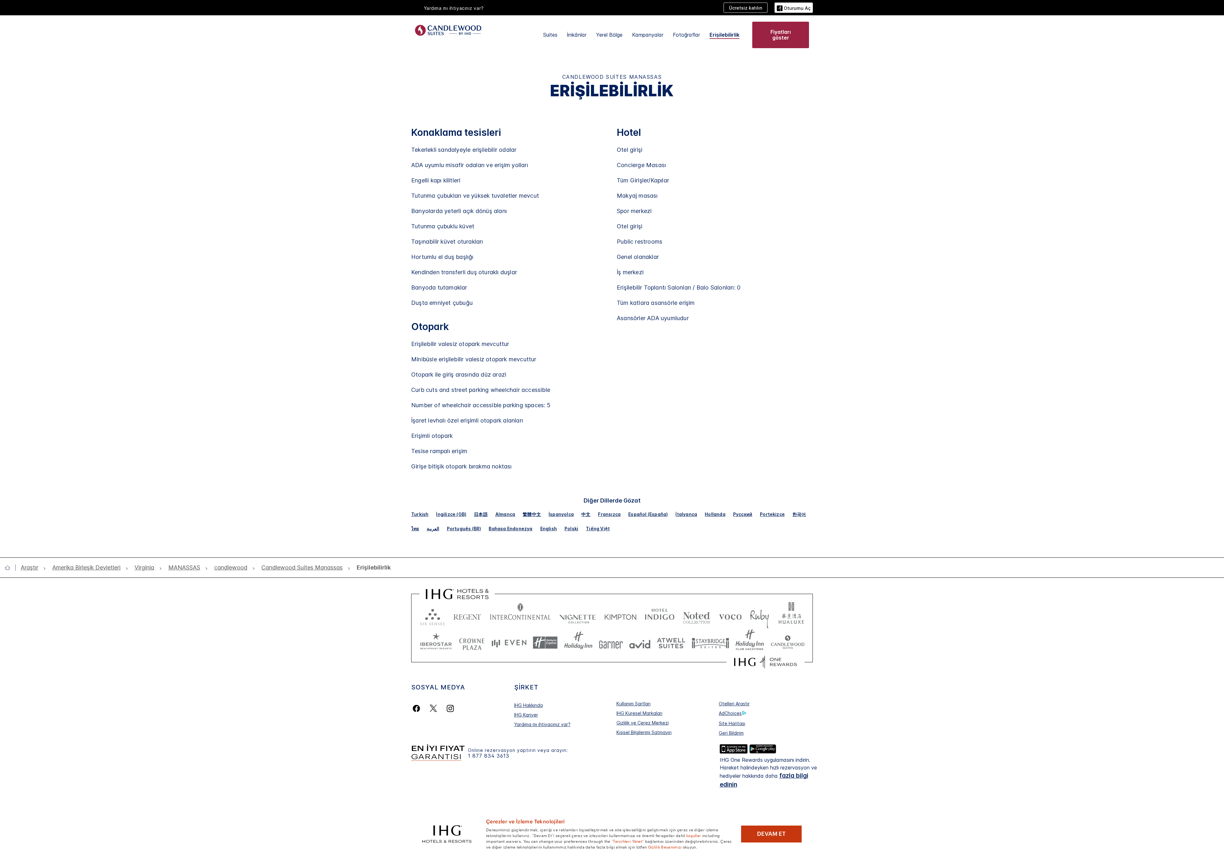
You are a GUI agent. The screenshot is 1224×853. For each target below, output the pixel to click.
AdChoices (730, 713)
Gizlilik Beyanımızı (665, 846)
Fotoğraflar (686, 35)
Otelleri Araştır (734, 703)
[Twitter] (433, 708)
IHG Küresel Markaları (639, 713)
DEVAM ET (771, 834)
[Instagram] (450, 708)
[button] (794, 7)
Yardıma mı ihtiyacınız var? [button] (454, 8)
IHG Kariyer (526, 714)
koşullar (693, 835)
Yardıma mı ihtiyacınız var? (542, 724)
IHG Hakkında (528, 705)
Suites (550, 35)
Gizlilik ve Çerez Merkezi (642, 722)
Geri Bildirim (731, 733)
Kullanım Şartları (633, 703)
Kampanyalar (647, 35)
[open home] (10, 567)
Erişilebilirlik (725, 35)
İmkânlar (576, 35)
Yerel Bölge (609, 35)
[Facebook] (418, 708)
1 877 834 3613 (488, 756)
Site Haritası (732, 723)
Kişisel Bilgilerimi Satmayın (644, 732)
